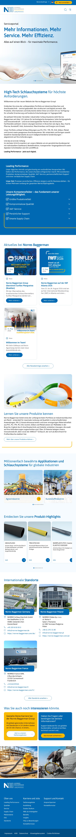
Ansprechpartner (50, 802)
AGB (15, 833)
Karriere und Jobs (31, 798)
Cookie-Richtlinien (53, 833)
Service (6, 808)
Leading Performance (11, 802)
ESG (5, 818)
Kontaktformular (29, 824)
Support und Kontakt (54, 798)
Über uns (8, 798)
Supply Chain (8, 811)
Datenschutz (23, 833)
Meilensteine (8, 815)
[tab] (33, 80)
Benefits (26, 815)
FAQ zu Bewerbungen (30, 821)
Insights (26, 818)
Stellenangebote (29, 802)
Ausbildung (27, 805)
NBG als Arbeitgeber (30, 811)
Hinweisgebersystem (37, 833)
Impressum (8, 833)
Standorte (7, 821)
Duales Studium (28, 808)
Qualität (7, 805)
